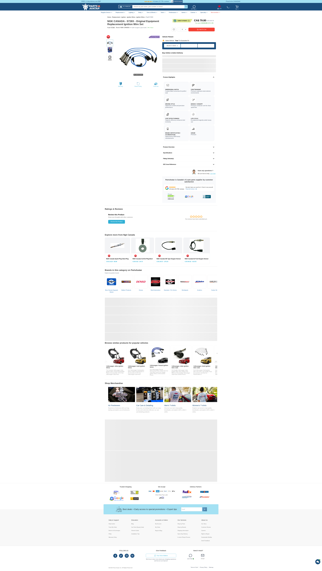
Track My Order (113, 527)
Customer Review (206, 527)
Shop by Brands (182, 527)
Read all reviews (190, 189)
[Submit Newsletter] (204, 509)
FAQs (110, 534)
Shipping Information (183, 530)
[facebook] (115, 556)
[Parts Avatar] (99, 6)
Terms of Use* (194, 567)
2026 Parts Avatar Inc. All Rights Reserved (121, 567)
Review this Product (117, 221)
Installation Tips (135, 534)
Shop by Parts (181, 523)
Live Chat (212, 173)
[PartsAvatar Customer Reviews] (176, 1)
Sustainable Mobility (206, 537)
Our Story (203, 523)
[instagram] (127, 556)
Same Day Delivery (183, 534)
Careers (203, 530)
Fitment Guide (135, 530)
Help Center (112, 523)
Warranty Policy (113, 537)
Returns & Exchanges (114, 530)
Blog (132, 523)
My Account (158, 523)
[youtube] (132, 556)
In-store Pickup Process (184, 537)
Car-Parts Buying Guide (137, 527)
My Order (157, 527)
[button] (125, 6)
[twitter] (121, 556)
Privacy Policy (203, 567)
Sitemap (211, 567)
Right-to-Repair (205, 534)
